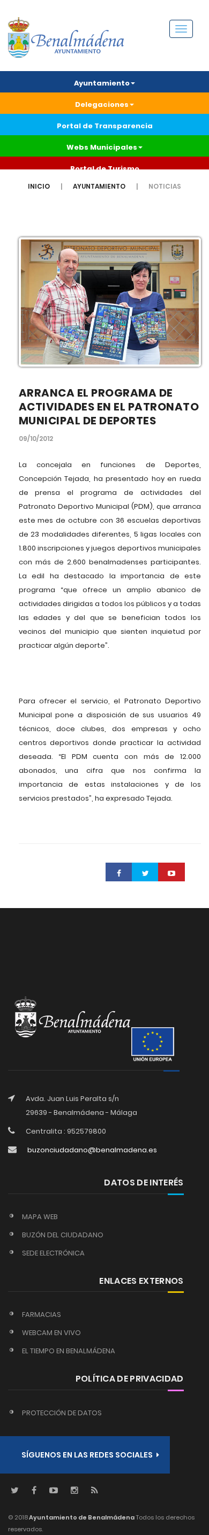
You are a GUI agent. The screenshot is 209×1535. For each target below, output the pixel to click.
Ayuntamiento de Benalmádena (81, 1517)
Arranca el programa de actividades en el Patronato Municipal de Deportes (109, 406)
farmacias (41, 1314)
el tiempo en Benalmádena (68, 1351)
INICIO (39, 186)
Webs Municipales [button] (101, 147)
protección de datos (62, 1413)
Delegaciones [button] (102, 104)
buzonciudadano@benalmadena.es (92, 1150)
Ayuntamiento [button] (102, 83)
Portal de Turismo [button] (104, 169)
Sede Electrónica (53, 1253)
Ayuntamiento (99, 186)
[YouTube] (53, 1491)
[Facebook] (34, 1491)
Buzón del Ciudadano (62, 1235)
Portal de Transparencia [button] (105, 126)
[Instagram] (74, 1491)
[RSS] (94, 1491)
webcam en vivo (51, 1333)
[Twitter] (15, 1491)
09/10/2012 (36, 438)
